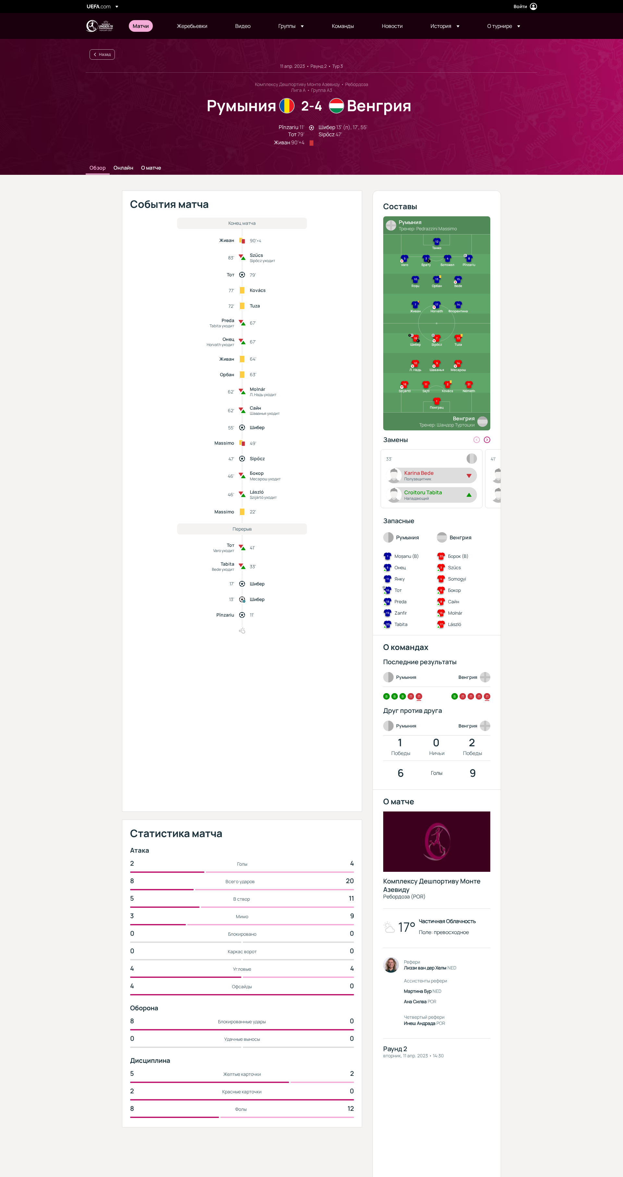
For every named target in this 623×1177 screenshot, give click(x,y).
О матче (151, 168)
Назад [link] (105, 54)
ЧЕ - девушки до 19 (99, 26)
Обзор (98, 168)
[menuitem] (146, 26)
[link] (140, 26)
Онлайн (123, 168)
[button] (291, 26)
